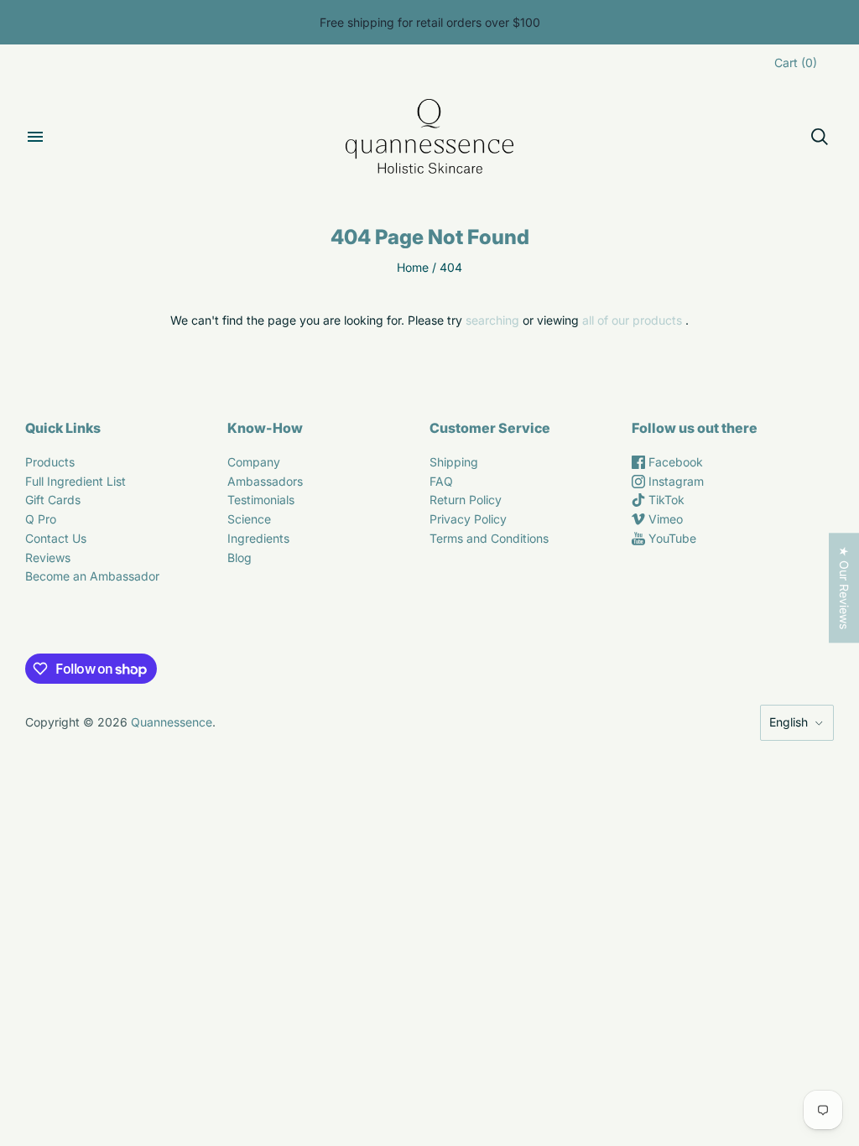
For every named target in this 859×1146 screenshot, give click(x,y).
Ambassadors (265, 481)
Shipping (454, 462)
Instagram (674, 481)
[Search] (819, 136)
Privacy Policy (468, 519)
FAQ (441, 481)
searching (492, 320)
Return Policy (466, 499)
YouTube (670, 538)
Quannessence (171, 722)
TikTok (665, 499)
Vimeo (664, 519)
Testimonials (260, 499)
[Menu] (35, 136)
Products (50, 462)
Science (249, 519)
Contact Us (55, 538)
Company (253, 462)
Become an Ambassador (92, 576)
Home (413, 267)
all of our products (632, 320)
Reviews (47, 557)
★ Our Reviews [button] (844, 587)
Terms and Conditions (489, 538)
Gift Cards (53, 499)
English (788, 722)
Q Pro (40, 519)
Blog (239, 557)
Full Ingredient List (75, 481)
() (795, 62)
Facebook (674, 462)
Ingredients (258, 538)
